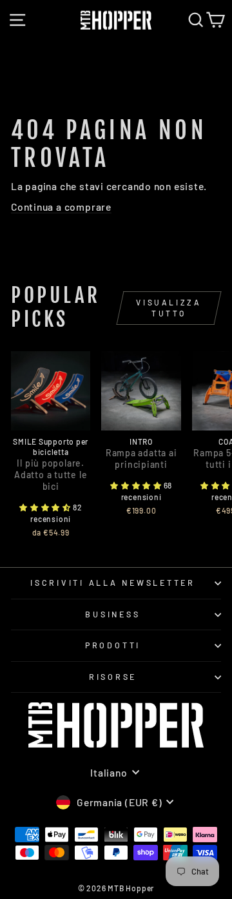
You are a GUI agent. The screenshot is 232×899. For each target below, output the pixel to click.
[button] (46, 507)
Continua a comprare (61, 206)
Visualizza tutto (168, 308)
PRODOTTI (112, 645)
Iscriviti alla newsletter (112, 582)
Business (112, 614)
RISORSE (113, 677)
